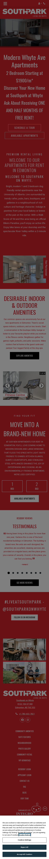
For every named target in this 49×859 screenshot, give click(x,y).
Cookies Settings (24, 840)
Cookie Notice (24, 835)
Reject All (24, 847)
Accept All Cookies (24, 854)
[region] (24, 837)
